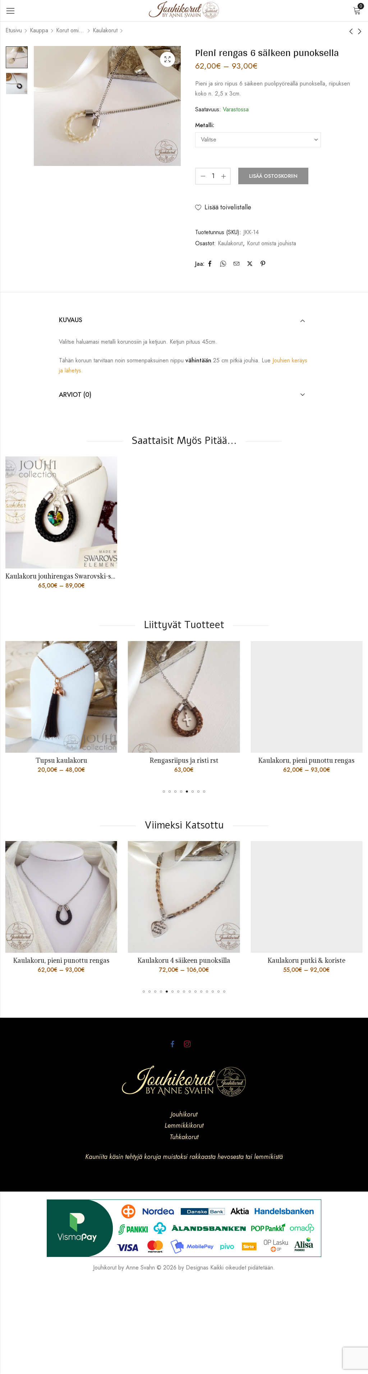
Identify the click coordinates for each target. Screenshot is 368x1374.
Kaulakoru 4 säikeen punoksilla (69, 960)
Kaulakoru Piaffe (315, 760)
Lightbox (167, 59)
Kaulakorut (105, 30)
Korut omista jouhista (70, 30)
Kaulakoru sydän (314, 960)
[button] (164, 791)
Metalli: (204, 125)
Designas (197, 1267)
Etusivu (13, 30)
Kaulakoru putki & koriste (192, 960)
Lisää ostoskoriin (273, 176)
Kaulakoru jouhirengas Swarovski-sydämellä (71, 576)
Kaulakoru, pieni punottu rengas (192, 760)
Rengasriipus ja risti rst (69, 760)
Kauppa (39, 30)
